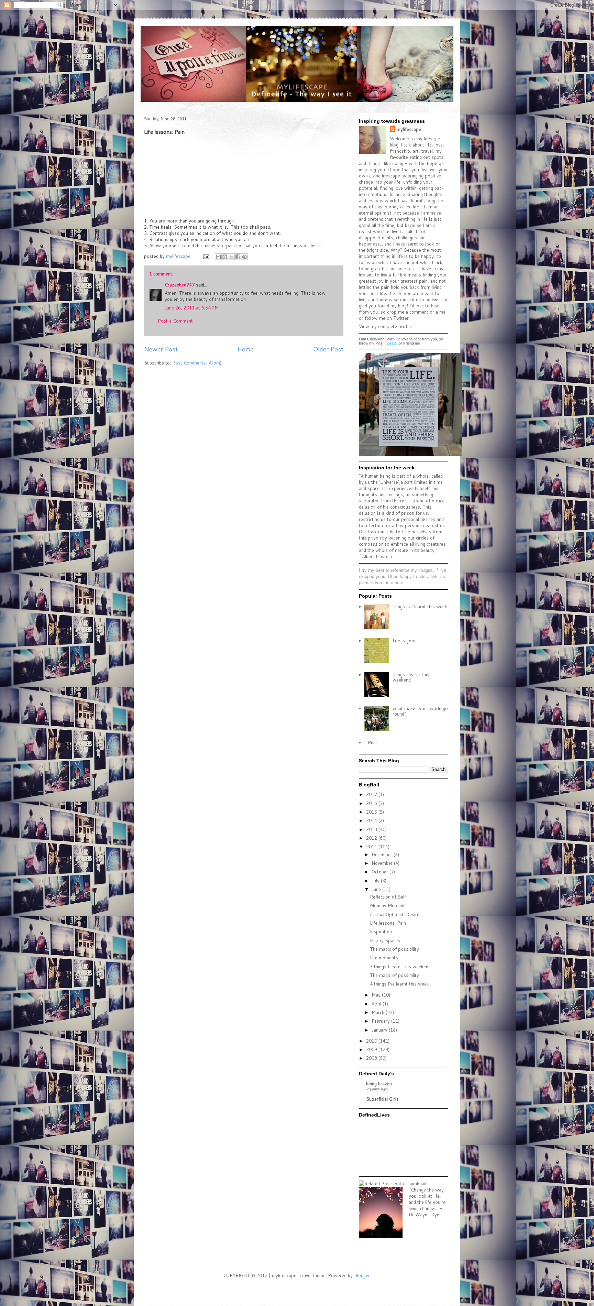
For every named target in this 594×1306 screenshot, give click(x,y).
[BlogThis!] (224, 256)
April (377, 1004)
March (379, 1012)
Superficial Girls (382, 1099)
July (376, 881)
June (377, 889)
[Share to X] (231, 256)
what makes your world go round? (420, 711)
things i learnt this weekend (411, 677)
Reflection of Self (388, 897)
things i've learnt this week (420, 606)
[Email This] (218, 256)
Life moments (384, 958)
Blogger (362, 1275)
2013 (372, 829)
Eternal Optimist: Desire (394, 914)
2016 (372, 803)
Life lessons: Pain (388, 923)
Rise (372, 742)
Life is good (405, 641)
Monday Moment (387, 905)
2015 (372, 812)
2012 (372, 838)
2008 (372, 1058)
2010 (372, 1041)
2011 (372, 847)
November (383, 863)
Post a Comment (175, 321)
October (380, 872)
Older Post (328, 349)
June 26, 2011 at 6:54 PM (192, 308)
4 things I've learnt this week (399, 984)
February (381, 1021)
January (380, 1030)
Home (245, 349)
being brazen (379, 1083)
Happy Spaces (385, 940)
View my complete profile (385, 326)
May (377, 995)
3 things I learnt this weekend (400, 967)
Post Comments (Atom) (196, 363)
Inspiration (381, 931)
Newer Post (161, 349)
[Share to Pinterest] (244, 256)
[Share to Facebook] (237, 256)
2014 (372, 820)
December (383, 854)
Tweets (391, 343)
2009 (372, 1049)
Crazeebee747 (180, 285)
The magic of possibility (394, 949)
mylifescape (409, 129)
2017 (372, 794)
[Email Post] (206, 256)
